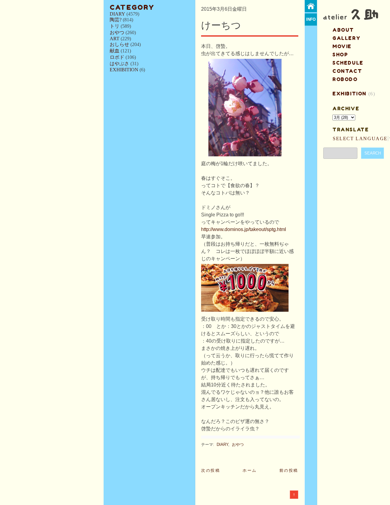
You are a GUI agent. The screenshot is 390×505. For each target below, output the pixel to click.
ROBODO (345, 79)
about (343, 30)
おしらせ (119, 44)
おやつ (117, 32)
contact (347, 71)
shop (340, 55)
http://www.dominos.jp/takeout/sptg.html (243, 229)
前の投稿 (288, 470)
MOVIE (342, 46)
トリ (114, 26)
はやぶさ (119, 63)
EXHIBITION (124, 69)
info (311, 19)
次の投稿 (210, 470)
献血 (114, 50)
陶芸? (116, 19)
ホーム (250, 470)
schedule (347, 63)
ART (114, 38)
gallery (346, 38)
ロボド (117, 57)
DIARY (117, 13)
